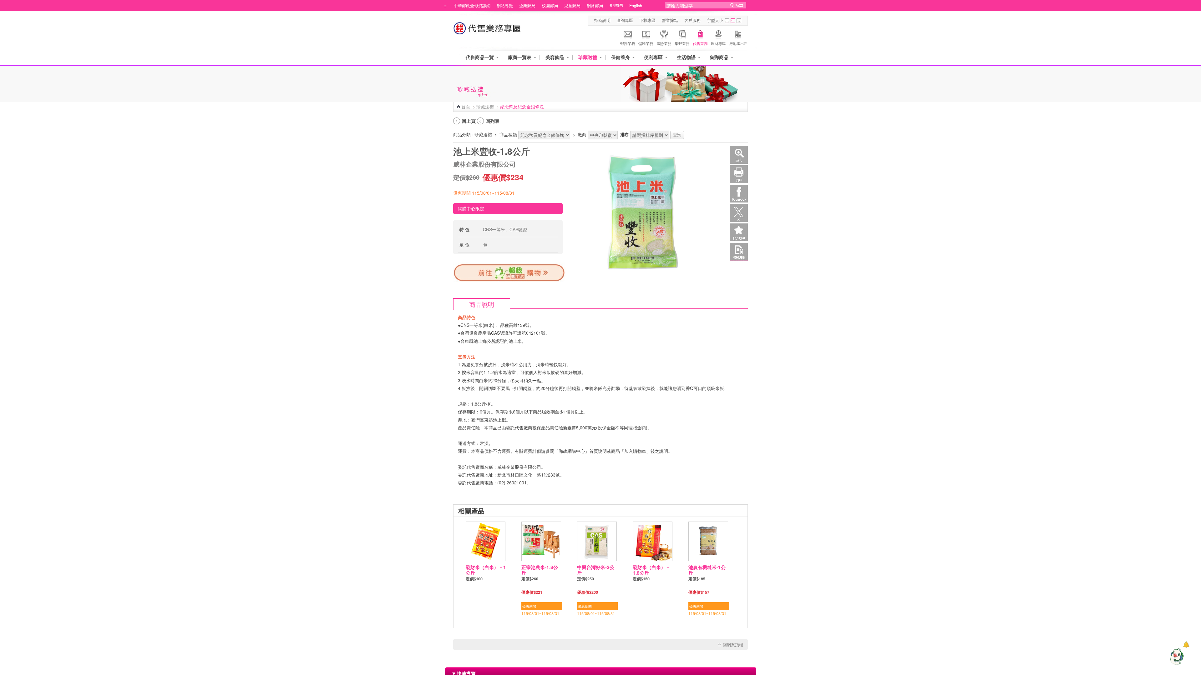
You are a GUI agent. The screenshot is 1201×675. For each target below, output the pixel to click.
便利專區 (653, 57)
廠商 (582, 134)
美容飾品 (554, 57)
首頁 (465, 106)
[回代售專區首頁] (487, 31)
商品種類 (508, 134)
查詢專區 (625, 20)
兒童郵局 (572, 5)
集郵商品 (719, 57)
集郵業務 (682, 43)
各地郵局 (616, 5)
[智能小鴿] (1176, 656)
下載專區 (647, 20)
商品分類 (462, 134)
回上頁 (469, 121)
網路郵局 (595, 5)
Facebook (739, 193)
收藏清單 (739, 252)
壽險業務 (663, 43)
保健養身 (620, 57)
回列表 (492, 121)
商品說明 (481, 304)
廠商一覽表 (519, 57)
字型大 (739, 20)
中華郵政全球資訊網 (472, 5)
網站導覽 (505, 5)
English (635, 5)
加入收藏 (739, 232)
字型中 (733, 20)
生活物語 (686, 57)
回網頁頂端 (733, 645)
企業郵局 (527, 5)
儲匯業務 (645, 43)
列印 (739, 174)
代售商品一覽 (480, 57)
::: (446, 5)
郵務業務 (627, 43)
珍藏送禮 (587, 57)
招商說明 (602, 20)
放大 (739, 155)
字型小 (727, 20)
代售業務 (700, 43)
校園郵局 (550, 5)
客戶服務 (692, 20)
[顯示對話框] (1186, 644)
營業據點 (670, 20)
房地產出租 (738, 43)
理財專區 (718, 43)
